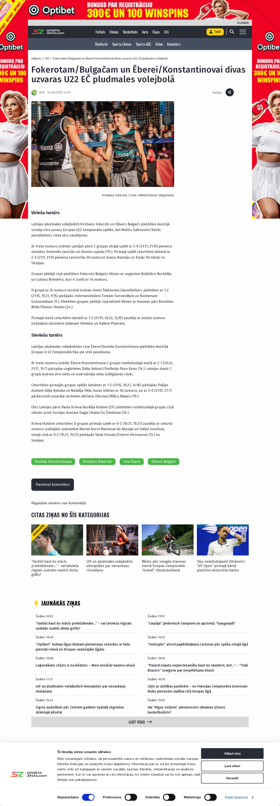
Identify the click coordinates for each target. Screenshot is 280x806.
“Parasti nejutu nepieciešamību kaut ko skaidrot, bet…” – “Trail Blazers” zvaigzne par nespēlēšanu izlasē (198, 667)
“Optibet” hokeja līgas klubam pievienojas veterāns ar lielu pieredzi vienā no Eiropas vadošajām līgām (83, 646)
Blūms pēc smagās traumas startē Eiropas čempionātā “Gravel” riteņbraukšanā (164, 565)
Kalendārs (173, 44)
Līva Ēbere (131, 462)
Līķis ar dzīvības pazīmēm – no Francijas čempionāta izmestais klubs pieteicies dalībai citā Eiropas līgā (198, 688)
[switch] (131, 797)
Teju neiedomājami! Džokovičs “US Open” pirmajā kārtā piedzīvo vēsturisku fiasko (221, 565)
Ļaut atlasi (232, 766)
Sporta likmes (121, 44)
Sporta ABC (143, 44)
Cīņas (156, 32)
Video (159, 44)
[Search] (231, 31)
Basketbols (130, 32)
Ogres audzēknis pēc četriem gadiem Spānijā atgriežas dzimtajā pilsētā (80, 709)
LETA (42, 92)
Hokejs (114, 32)
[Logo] (48, 32)
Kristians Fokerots (97, 462)
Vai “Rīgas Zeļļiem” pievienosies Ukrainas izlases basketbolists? (186, 709)
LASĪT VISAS (137, 722)
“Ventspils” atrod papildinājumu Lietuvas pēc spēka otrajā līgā (198, 644)
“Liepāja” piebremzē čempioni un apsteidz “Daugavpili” (192, 623)
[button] (244, 536)
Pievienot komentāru (53, 484)
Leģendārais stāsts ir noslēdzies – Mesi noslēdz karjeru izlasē (85, 665)
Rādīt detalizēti (236, 797)
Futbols (100, 32)
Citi (166, 32)
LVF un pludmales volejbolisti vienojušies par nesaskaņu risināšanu (109, 565)
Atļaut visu (232, 753)
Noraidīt (232, 778)
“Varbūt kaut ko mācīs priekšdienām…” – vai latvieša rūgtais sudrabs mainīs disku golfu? (55, 568)
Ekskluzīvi (101, 44)
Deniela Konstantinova (53, 462)
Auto (145, 32)
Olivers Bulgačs (163, 462)
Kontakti (243, 23)
